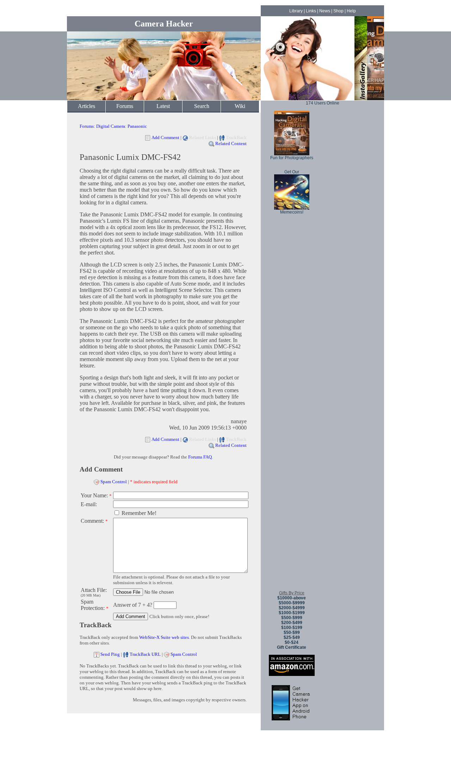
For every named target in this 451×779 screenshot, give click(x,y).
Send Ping (110, 654)
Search (201, 106)
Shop (338, 10)
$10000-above (291, 597)
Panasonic (137, 126)
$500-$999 (291, 617)
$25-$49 (292, 637)
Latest (163, 106)
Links (311, 10)
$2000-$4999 (292, 607)
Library (296, 10)
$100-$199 (291, 627)
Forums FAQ (200, 457)
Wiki (240, 106)
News (324, 10)
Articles (86, 106)
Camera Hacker (164, 23)
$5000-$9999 (292, 602)
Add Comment (165, 137)
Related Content (231, 143)
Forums (124, 106)
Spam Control (113, 481)
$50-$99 (292, 632)
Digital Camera (110, 126)
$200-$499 (291, 622)
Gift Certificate (291, 647)
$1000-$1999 (292, 612)
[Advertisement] (292, 480)
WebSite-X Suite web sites (164, 637)
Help (351, 10)
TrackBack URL (145, 654)
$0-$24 (291, 642)
